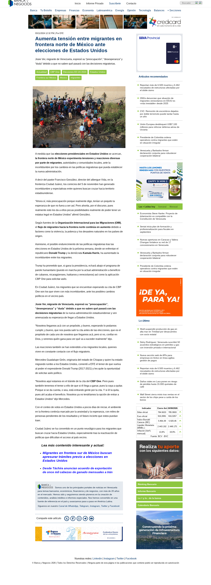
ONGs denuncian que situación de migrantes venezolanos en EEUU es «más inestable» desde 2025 (157, 101)
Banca (33, 10)
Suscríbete (115, 3)
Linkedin (98, 558)
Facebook (115, 506)
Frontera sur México (46, 78)
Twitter (104, 506)
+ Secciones (174, 10)
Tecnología (145, 10)
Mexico (63, 78)
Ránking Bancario (147, 484)
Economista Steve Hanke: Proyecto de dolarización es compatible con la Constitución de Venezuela (158, 216)
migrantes (75, 78)
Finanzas (74, 10)
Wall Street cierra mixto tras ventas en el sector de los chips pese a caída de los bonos (159, 397)
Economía (88, 10)
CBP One (54, 72)
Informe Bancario (147, 491)
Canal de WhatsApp (68, 506)
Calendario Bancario (148, 505)
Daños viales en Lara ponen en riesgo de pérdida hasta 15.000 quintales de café (158, 384)
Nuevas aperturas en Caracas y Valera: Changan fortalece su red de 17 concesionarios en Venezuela (159, 242)
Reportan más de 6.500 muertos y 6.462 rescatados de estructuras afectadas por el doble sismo (160, 88)
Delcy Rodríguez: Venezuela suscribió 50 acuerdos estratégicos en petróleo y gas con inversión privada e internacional (160, 345)
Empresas (60, 10)
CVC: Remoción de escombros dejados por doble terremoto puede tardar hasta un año (159, 114)
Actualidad (41, 72)
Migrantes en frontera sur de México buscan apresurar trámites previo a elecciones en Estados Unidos (77, 456)
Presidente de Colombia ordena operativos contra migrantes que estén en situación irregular (159, 140)
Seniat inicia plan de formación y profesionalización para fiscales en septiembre (157, 229)
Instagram (95, 506)
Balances (159, 10)
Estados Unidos (97, 72)
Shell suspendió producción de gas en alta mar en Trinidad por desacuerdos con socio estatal (158, 332)
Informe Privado (94, 3)
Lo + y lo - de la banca (149, 498)
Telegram (84, 506)
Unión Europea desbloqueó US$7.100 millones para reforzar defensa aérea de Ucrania (159, 127)
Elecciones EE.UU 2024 (74, 72)
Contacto (131, 3)
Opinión (131, 10)
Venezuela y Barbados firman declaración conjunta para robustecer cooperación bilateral (158, 153)
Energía (119, 10)
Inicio (78, 3)
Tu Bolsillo (46, 10)
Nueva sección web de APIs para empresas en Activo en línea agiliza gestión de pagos (157, 358)
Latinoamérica (104, 10)
